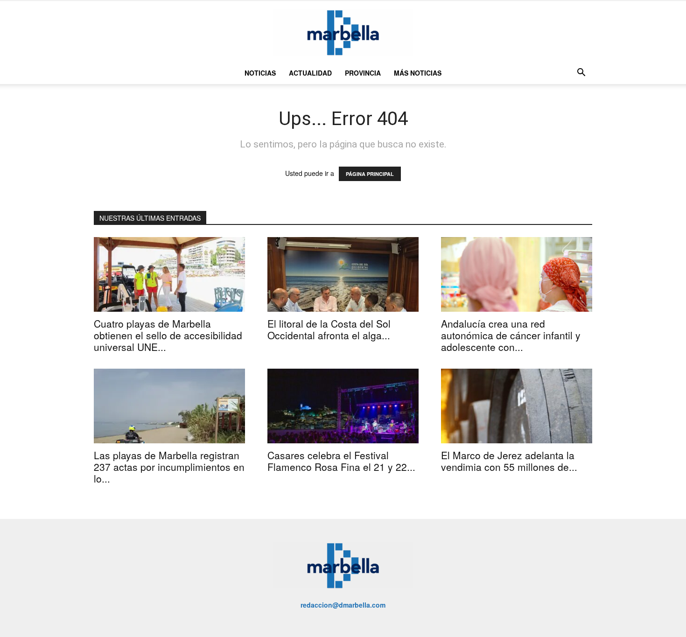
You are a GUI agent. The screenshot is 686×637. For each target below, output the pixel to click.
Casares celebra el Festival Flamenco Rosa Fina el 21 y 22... (341, 461)
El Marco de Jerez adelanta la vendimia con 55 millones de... (509, 461)
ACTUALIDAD (310, 72)
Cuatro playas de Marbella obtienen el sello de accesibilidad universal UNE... (168, 335)
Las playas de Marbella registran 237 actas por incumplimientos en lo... (169, 466)
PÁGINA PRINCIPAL (370, 173)
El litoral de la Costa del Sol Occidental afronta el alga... (329, 329)
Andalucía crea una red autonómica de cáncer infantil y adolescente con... (511, 335)
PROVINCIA (363, 72)
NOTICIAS (260, 72)
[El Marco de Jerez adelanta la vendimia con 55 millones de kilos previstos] (516, 406)
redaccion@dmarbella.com (343, 604)
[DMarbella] (343, 32)
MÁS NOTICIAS (417, 72)
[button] (581, 73)
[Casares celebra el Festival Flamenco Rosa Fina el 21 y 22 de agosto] (343, 406)
